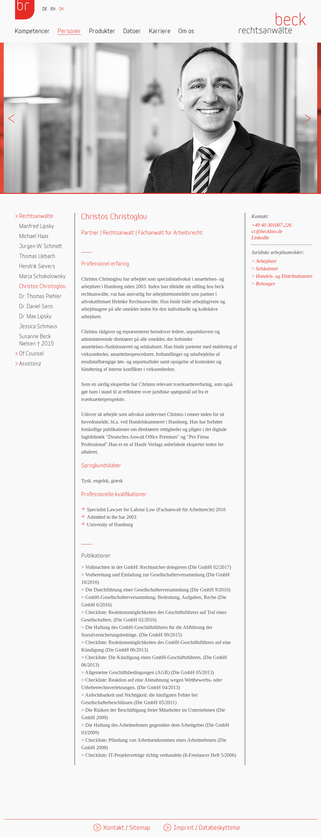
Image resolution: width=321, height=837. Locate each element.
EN (52, 9)
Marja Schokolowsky (42, 276)
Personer (69, 31)
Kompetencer (32, 31)
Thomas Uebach (37, 256)
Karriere (160, 31)
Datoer (132, 31)
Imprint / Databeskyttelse (207, 828)
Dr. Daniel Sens (36, 306)
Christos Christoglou (42, 286)
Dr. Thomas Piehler (40, 296)
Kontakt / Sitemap (126, 828)
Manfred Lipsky (36, 226)
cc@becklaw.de (266, 231)
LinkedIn (260, 237)
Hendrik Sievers (37, 266)
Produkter (102, 31)
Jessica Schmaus (38, 326)
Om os (186, 31)
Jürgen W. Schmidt (40, 246)
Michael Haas (34, 236)
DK (61, 9)
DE (44, 9)
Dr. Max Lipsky (35, 316)
